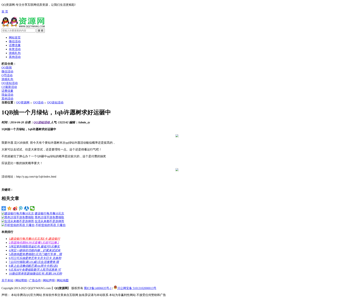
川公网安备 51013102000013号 (136, 288)
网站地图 (63, 280)
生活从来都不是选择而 (49, 221)
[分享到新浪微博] (15, 208)
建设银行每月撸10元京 (49, 213)
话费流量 (7, 90)
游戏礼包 (7, 79)
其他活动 (7, 98)
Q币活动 (7, 75)
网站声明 (49, 280)
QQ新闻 (6, 67)
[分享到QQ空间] (9, 208)
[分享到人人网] (26, 208)
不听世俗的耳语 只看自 (50, 225)
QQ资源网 (23, 102)
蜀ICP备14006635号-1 (98, 288)
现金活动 (7, 94)
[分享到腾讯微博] (21, 208)
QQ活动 (38, 102)
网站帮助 (21, 280)
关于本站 (7, 280)
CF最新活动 (9, 87)
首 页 (4, 11)
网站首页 (15, 37)
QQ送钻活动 (9, 83)
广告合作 (35, 280)
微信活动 (7, 71)
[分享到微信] (32, 208)
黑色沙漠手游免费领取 (49, 217)
